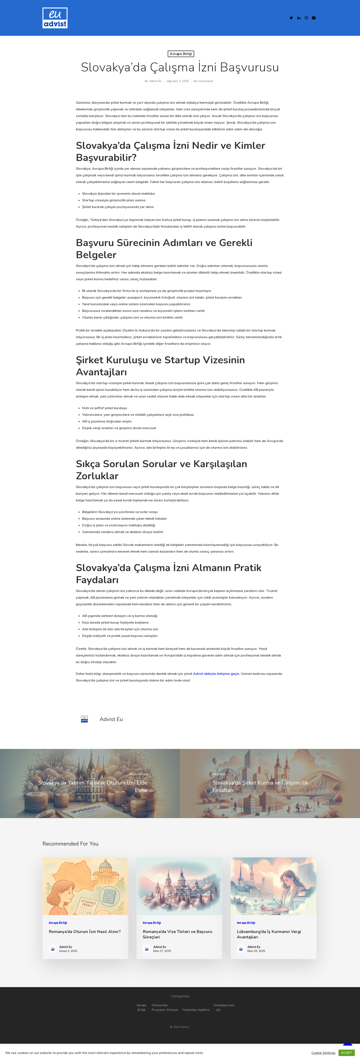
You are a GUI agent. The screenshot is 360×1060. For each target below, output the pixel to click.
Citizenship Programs (157, 1007)
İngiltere (203, 1009)
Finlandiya (187, 1009)
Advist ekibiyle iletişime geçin (216, 673)
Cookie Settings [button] (323, 1053)
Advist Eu (155, 81)
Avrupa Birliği (181, 54)
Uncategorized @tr (218, 1007)
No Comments (203, 81)
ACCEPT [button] (346, 1052)
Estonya (172, 1009)
